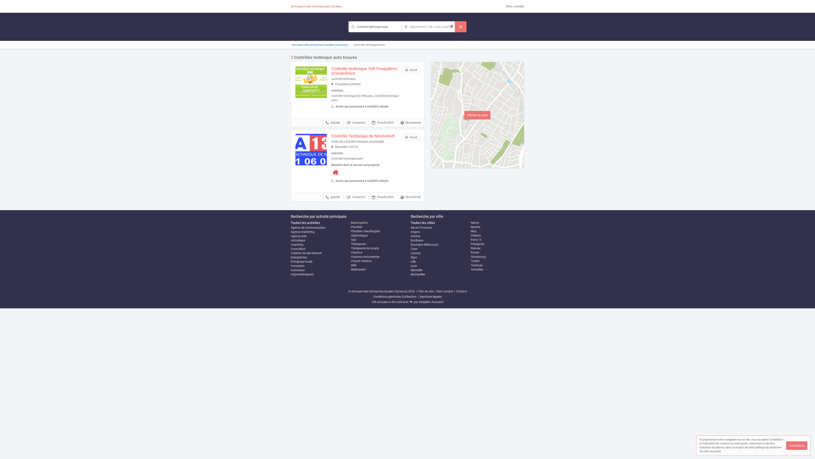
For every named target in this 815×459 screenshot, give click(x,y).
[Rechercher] (461, 26)
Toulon (475, 261)
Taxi (353, 239)
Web (354, 265)
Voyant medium (361, 261)
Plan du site (425, 291)
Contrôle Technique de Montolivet (363, 136)
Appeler (335, 122)
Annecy (415, 236)
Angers (415, 232)
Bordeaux (417, 240)
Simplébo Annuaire (431, 302)
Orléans (476, 235)
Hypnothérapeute (302, 274)
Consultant (298, 249)
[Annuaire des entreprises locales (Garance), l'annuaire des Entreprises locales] (316, 6)
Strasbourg (478, 256)
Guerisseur (298, 270)
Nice (473, 231)
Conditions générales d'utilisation (395, 296)
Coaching (297, 244)
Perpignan (477, 244)
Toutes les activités (305, 223)
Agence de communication (308, 227)
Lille (413, 261)
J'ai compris (797, 445)
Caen (414, 249)
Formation (298, 266)
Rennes (476, 248)
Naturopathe (359, 222)
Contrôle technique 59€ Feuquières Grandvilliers (364, 71)
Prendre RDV (385, 122)
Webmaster (358, 269)
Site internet (413, 122)
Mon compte (515, 6)
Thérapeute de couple (365, 248)
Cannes (416, 253)
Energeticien (299, 257)
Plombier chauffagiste (365, 231)
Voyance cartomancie (365, 256)
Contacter (358, 122)
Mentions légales (431, 296)
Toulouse (477, 265)
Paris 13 (476, 239)
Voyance (356, 252)
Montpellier (418, 274)
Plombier (357, 227)
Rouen (475, 252)
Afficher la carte (477, 115)
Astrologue (298, 240)
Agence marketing (303, 232)
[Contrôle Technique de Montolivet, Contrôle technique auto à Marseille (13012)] (311, 149)
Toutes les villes (423, 223)
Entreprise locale (301, 261)
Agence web (299, 236)
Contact (461, 291)
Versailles (477, 269)
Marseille (416, 270)
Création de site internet (306, 253)
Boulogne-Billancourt (424, 244)
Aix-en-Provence (421, 227)
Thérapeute (358, 244)
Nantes (475, 227)
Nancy (475, 222)
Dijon (414, 257)
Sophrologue (359, 235)
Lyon (414, 266)
